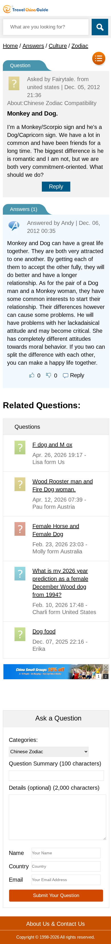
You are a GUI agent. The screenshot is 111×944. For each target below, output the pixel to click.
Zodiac (79, 46)
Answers (33, 46)
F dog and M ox (52, 445)
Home (10, 46)
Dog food (44, 631)
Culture (58, 46)
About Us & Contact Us (55, 924)
